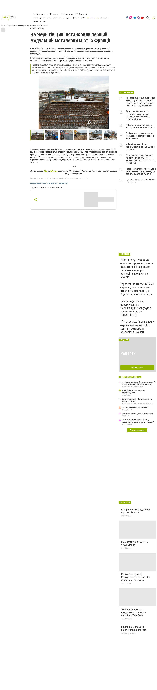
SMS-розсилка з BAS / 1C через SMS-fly (134, 543)
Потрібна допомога (40, 21)
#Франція (54, 183)
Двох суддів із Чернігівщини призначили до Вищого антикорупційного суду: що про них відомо (140, 159)
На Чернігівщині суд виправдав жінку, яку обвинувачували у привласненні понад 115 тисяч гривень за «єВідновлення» (140, 102)
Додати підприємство (137, 430)
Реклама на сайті (93, 18)
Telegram (53, 171)
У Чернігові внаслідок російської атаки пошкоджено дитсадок (140, 147)
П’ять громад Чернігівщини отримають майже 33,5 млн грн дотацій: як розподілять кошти (137, 327)
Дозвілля (42, 18)
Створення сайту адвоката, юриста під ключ (136, 511)
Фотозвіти (76, 18)
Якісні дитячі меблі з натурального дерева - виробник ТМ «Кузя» (133, 612)
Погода (59, 18)
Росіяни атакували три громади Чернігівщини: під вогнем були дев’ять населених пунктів (141, 171)
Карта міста (51, 18)
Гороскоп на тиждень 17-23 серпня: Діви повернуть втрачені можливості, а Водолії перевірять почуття (137, 289)
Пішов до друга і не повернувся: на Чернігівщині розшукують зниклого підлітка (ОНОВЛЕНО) (136, 308)
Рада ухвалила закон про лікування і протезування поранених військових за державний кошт (138, 115)
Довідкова (67, 18)
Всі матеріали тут (137, 367)
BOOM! (84, 18)
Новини (54, 14)
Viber (45, 171)
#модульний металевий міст (40, 183)
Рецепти (128, 353)
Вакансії (82, 14)
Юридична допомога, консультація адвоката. (134, 628)
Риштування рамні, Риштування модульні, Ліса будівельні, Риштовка (136, 577)
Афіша (35, 18)
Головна (40, 14)
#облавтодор (63, 183)
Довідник (68, 14)
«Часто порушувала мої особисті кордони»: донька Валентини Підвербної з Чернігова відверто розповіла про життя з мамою (136, 268)
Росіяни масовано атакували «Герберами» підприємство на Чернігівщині (140, 136)
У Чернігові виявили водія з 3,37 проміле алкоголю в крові (140, 126)
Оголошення (105, 18)
